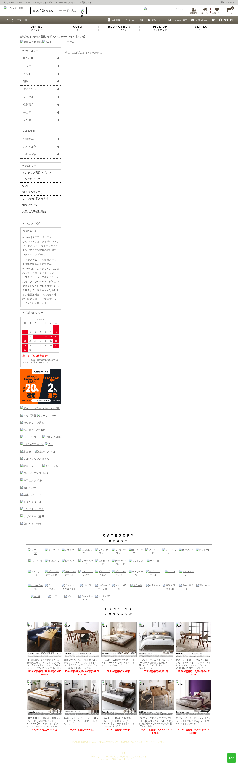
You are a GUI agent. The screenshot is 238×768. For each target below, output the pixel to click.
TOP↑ (232, 758)
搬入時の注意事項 (32, 192)
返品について (30, 204)
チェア (27, 112)
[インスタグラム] (213, 19)
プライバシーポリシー (156, 742)
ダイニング (29, 89)
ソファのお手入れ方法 (35, 198)
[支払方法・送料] (125, 19)
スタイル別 (29, 146)
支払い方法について (108, 742)
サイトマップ (227, 2)
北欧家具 (28, 138)
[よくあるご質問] (169, 19)
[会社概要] (108, 19)
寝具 (25, 81)
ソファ (27, 65)
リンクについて (31, 179)
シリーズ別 (29, 154)
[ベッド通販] (28, 415)
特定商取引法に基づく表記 (84, 742)
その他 (27, 120)
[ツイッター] (224, 19)
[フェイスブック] (219, 19)
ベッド (44, 2)
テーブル (28, 96)
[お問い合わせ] (192, 19)
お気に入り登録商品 (34, 211)
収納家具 (28, 104)
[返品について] (148, 19)
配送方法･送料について (132, 742)
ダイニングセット (57, 2)
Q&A (25, 185)
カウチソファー (31, 2)
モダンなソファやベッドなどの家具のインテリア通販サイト (119, 756)
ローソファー (16, 2)
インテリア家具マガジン (36, 172)
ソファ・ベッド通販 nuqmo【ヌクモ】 (115, 759)
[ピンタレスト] (230, 19)
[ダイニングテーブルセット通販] (40, 408)
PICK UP (28, 58)
